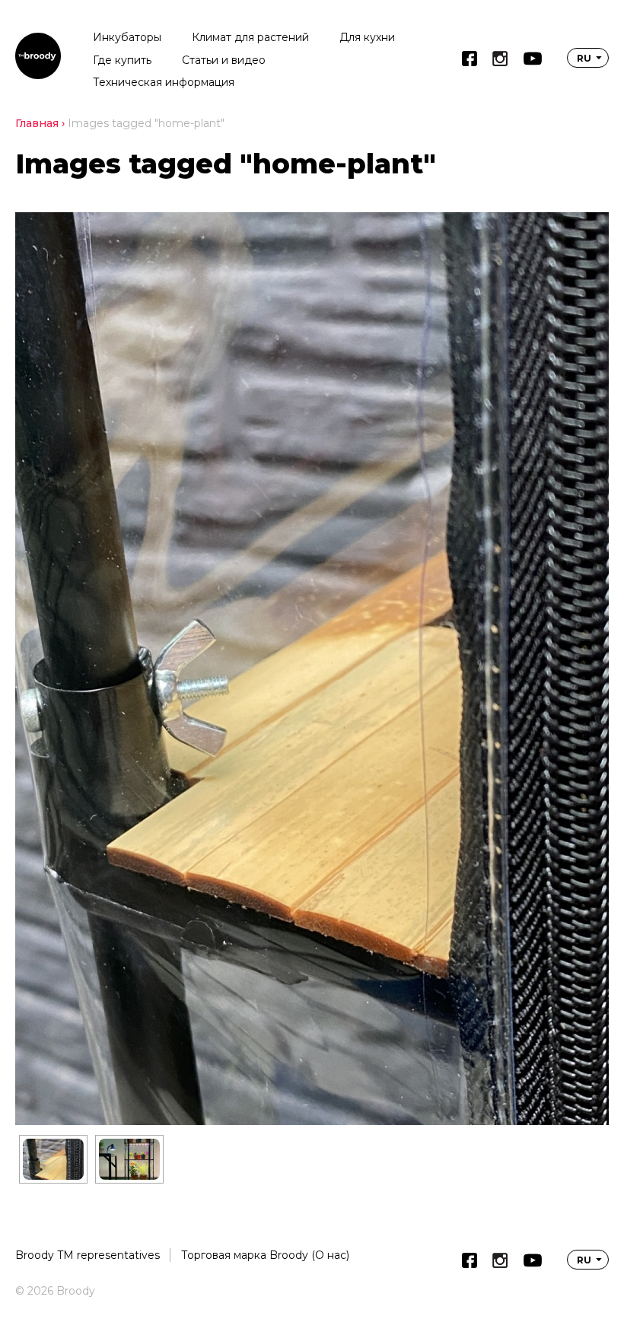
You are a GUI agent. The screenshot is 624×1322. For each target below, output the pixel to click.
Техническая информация (163, 82)
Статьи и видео (224, 60)
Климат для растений (250, 37)
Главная (37, 123)
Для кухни (367, 37)
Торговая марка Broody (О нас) (265, 1255)
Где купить (122, 60)
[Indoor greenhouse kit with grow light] (129, 1159)
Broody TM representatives (87, 1255)
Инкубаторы (127, 37)
